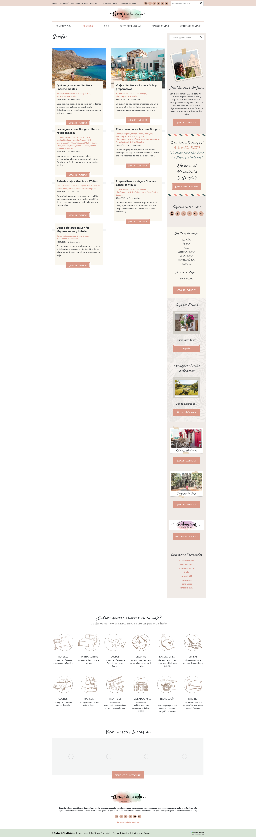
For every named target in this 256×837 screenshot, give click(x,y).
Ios (74, 140)
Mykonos (65, 145)
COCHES (63, 698)
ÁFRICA (186, 243)
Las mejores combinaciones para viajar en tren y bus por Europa (115, 705)
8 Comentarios (74, 99)
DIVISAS (193, 656)
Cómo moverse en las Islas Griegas (138, 129)
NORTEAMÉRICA (186, 259)
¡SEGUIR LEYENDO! (78, 123)
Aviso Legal (83, 833)
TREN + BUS (115, 698)
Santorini (85, 145)
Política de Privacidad (100, 833)
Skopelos (60, 148)
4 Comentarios (74, 151)
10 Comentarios (134, 99)
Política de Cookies (121, 833)
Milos (59, 145)
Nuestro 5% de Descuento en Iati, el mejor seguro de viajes (141, 663)
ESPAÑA (186, 239)
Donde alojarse (63, 236)
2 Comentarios (74, 242)
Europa (60, 93)
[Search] (201, 3)
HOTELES (63, 656)
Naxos (72, 145)
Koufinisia (92, 143)
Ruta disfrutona (63, 96)
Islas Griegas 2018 (64, 143)
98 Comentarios (134, 145)
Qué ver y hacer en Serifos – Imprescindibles (74, 87)
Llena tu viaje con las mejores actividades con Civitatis (167, 663)
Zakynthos (69, 148)
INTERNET (193, 698)
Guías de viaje (140, 93)
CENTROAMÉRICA (186, 251)
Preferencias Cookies (141, 833)
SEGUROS (141, 656)
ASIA (186, 247)
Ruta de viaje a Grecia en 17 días (77, 181)
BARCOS (89, 698)
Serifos (73, 96)
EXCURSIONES (167, 656)
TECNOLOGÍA (167, 698)
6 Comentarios (133, 198)
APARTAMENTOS (89, 656)
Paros (78, 145)
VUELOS (115, 656)
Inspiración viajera (64, 140)
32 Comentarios (74, 191)
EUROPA (186, 263)
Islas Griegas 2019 (83, 93)
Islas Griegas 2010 (83, 140)
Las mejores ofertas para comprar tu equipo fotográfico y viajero (167, 708)
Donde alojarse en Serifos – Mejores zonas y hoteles (74, 229)
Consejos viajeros (64, 137)
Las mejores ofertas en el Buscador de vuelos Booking (115, 663)
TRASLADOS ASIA (141, 698)
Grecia (66, 93)
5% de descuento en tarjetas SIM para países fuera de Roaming (193, 705)
